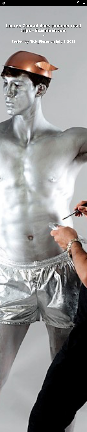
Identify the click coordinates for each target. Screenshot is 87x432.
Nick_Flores (39, 41)
